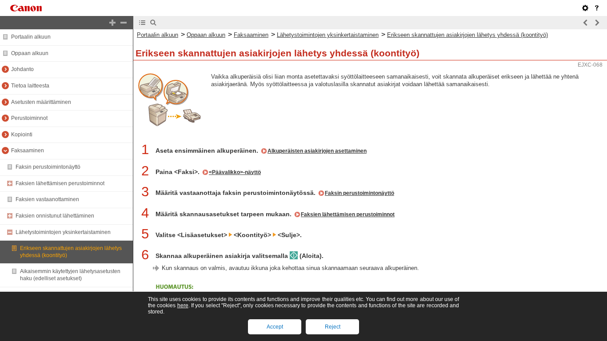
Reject (332, 327)
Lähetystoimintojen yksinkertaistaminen (63, 232)
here (182, 305)
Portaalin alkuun (31, 37)
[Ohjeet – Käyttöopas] (597, 8)
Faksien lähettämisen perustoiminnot (60, 183)
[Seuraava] (597, 23)
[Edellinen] (586, 23)
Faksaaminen (27, 150)
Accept (275, 327)
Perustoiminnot (29, 118)
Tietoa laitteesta (30, 86)
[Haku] (153, 23)
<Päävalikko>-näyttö (235, 172)
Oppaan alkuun (29, 53)
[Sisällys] (142, 23)
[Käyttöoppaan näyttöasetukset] (585, 8)
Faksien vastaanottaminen (47, 199)
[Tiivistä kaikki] (123, 23)
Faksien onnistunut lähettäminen (55, 216)
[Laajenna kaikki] (112, 23)
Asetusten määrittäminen (41, 102)
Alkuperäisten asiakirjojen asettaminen (317, 151)
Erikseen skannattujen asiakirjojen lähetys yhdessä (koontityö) (467, 35)
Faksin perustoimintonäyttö (48, 167)
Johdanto (22, 69)
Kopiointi (21, 134)
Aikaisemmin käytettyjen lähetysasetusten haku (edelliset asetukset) (70, 275)
